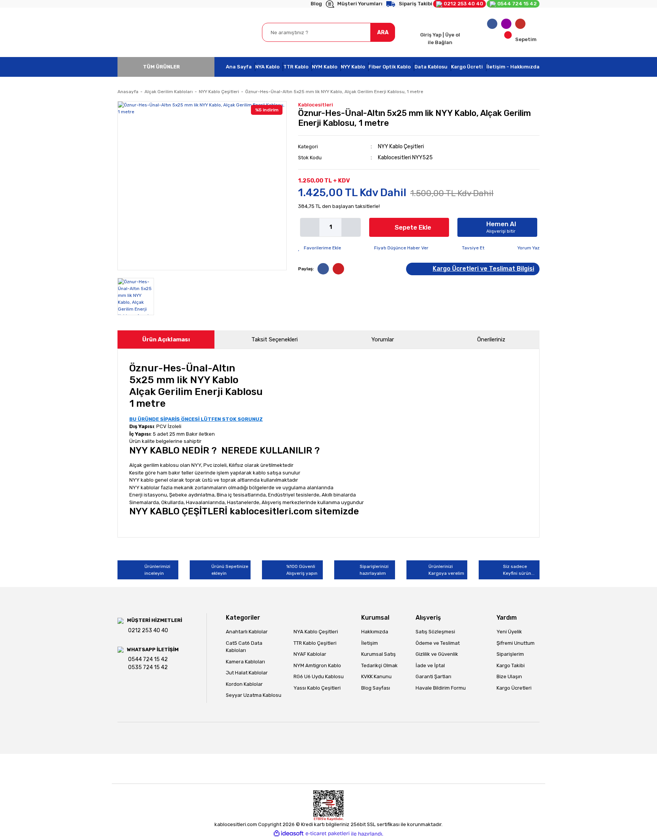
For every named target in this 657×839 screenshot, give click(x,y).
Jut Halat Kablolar (247, 673)
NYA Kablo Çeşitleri (316, 631)
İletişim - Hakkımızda (513, 67)
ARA (383, 32)
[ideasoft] (288, 833)
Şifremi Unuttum (516, 643)
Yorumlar (382, 339)
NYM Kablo (324, 67)
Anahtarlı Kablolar (247, 631)
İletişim (369, 643)
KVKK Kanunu (376, 676)
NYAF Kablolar (310, 654)
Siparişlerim (510, 654)
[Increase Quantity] (350, 227)
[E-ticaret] (327, 833)
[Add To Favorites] (319, 247)
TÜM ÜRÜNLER (161, 67)
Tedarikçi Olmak (379, 665)
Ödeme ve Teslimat (438, 643)
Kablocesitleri (315, 105)
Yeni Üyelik (509, 631)
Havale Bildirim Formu (441, 688)
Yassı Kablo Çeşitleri (317, 688)
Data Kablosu (431, 67)
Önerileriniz (491, 339)
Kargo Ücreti (467, 67)
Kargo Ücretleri (514, 688)
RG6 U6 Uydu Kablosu (319, 676)
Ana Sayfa (239, 67)
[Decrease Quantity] (309, 227)
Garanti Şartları (433, 676)
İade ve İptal (430, 665)
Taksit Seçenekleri (274, 339)
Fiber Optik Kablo (389, 67)
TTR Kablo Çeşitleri (315, 643)
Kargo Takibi (511, 665)
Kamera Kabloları (245, 662)
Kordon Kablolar (244, 684)
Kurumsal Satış (378, 654)
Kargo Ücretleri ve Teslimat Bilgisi (483, 268)
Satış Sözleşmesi (435, 631)
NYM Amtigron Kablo (317, 665)
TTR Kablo (295, 67)
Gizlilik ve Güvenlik (437, 654)
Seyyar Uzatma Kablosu (253, 695)
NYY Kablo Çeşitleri (401, 146)
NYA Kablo (267, 67)
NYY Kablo (353, 67)
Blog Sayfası (375, 688)
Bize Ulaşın (509, 676)
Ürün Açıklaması (166, 339)
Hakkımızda (374, 631)
